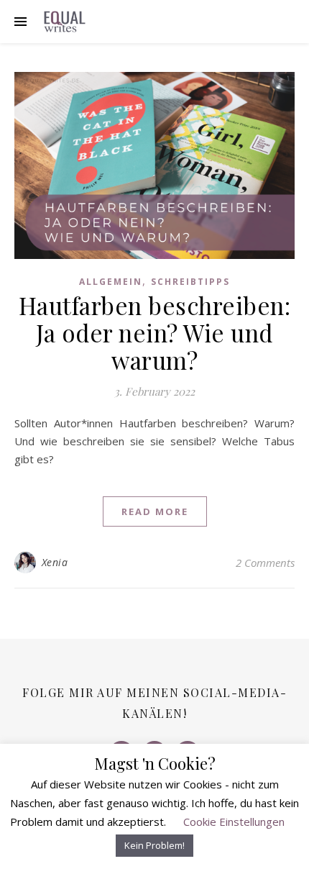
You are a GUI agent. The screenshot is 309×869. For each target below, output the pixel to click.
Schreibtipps (190, 282)
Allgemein (110, 282)
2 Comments (265, 562)
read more (154, 511)
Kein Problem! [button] (154, 845)
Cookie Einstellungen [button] (234, 821)
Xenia (55, 562)
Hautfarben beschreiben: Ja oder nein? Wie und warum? (155, 332)
